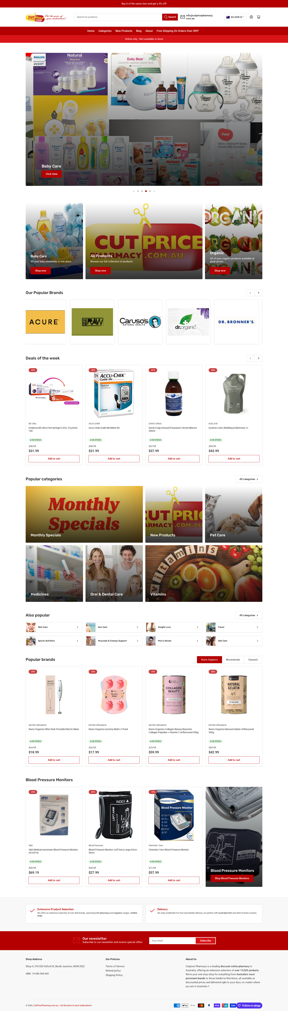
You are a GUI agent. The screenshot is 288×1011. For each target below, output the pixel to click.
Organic (217, 253)
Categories (105, 30)
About (149, 30)
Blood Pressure (96, 845)
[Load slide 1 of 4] (138, 191)
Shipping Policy (114, 975)
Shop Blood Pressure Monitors (232, 878)
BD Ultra (32, 423)
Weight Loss (164, 627)
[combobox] (126, 17)
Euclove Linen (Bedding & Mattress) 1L (228, 427)
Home (90, 30)
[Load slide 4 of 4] (150, 191)
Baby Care (39, 256)
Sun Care (102, 627)
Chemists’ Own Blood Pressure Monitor (169, 849)
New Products (124, 30)
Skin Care (43, 627)
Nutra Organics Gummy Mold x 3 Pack (108, 729)
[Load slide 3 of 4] (146, 191)
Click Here (47, 174)
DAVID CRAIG (155, 423)
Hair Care (222, 641)
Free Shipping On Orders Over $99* (178, 30)
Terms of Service (115, 966)
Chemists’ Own (156, 845)
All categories (247, 479)
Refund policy (113, 970)
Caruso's (253, 659)
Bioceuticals (233, 659)
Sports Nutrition (46, 641)
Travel (221, 627)
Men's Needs (164, 641)
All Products (101, 256)
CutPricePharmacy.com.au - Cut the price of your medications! (63, 1005)
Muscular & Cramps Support (112, 641)
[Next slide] (154, 191)
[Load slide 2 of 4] (142, 191)
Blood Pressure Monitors (232, 870)
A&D (31, 845)
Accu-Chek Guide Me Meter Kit (104, 427)
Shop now (40, 270)
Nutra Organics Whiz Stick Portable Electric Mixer (54, 729)
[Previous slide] (134, 191)
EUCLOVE (213, 423)
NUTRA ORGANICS (37, 725)
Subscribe (205, 940)
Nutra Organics (209, 659)
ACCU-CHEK (94, 423)
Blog (139, 30)
